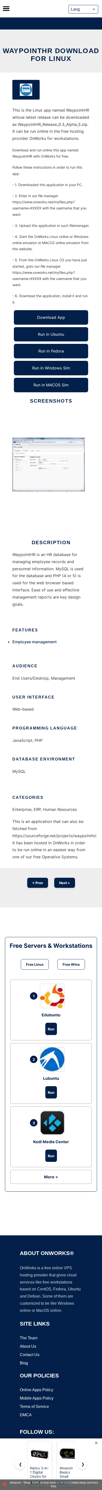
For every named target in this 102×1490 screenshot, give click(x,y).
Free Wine (71, 964)
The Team (28, 1338)
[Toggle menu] (6, 8)
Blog (24, 1363)
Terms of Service (34, 1406)
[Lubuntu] (53, 1059)
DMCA (26, 1415)
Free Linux (35, 964)
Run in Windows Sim (51, 367)
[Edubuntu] (53, 996)
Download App (51, 317)
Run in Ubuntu (51, 334)
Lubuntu (51, 1078)
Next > (64, 883)
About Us (28, 1346)
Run (51, 1029)
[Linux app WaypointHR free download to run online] (26, 90)
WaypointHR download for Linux (51, 54)
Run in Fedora (51, 351)
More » (51, 1176)
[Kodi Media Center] (53, 1122)
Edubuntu (51, 1014)
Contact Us (29, 1355)
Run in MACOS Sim (51, 384)
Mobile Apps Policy (36, 1398)
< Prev (37, 883)
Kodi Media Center (51, 1141)
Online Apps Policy (36, 1390)
